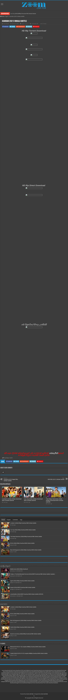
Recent (3, 519)
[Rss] (34, 696)
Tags (21, 519)
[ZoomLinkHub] (34, 5)
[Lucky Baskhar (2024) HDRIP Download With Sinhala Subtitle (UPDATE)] (5, 596)
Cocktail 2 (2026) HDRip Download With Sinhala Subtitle (11, 499)
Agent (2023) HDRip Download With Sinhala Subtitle (22, 580)
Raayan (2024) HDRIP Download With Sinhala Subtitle (22, 587)
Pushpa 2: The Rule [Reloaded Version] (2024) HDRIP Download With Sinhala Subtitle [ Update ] (32, 574)
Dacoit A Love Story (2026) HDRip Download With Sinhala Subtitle (25, 633)
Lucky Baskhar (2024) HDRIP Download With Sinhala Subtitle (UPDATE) (26, 594)
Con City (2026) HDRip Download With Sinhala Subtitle (23, 13)
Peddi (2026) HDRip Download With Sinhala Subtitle (22, 627)
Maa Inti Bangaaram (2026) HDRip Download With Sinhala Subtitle (25, 550)
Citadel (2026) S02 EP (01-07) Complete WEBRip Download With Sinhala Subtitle (29, 653)
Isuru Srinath (6, 23)
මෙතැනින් (53, 453)
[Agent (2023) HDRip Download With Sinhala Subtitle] (5, 583)
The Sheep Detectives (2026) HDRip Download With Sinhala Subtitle (54, 500)
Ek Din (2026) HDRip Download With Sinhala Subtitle (22, 543)
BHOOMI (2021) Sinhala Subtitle (56, 479)
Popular (9, 519)
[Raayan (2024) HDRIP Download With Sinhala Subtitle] (5, 589)
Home (2, 16)
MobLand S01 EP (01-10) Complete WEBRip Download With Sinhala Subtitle (28, 646)
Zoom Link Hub (29, 694)
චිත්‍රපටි (6, 16)
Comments (15, 519)
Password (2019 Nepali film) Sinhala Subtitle (11, 479)
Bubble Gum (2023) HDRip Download (19, 569)
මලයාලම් (26, 23)
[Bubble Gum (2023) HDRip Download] (5, 570)
